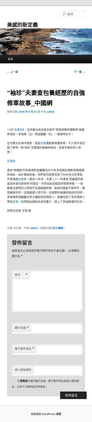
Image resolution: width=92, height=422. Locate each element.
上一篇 (12, 72)
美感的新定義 (22, 24)
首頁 (10, 59)
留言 (21, 274)
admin (51, 112)
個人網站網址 (23, 369)
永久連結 (58, 228)
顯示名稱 (22, 327)
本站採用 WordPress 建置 (46, 414)
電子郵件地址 (24, 348)
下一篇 (79, 72)
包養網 (11, 161)
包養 (17, 129)
